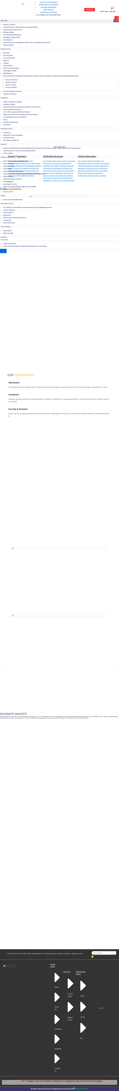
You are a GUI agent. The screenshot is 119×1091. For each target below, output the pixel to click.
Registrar (6, 60)
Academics (4, 98)
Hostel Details (7, 169)
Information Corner (7, 203)
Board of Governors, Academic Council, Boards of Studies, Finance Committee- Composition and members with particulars (40, 76)
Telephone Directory (9, 243)
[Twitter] (102, 1008)
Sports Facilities (8, 163)
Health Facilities (8, 176)
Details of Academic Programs (12, 102)
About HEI (4, 20)
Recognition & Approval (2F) (11, 37)
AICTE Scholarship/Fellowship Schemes (15, 161)
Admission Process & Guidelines (13, 135)
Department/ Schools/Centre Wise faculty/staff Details (20, 114)
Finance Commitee (11, 87)
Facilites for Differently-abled (12, 189)
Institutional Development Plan (12, 29)
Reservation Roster (9, 223)
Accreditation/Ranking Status (12, 35)
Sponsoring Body (8, 45)
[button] (1, 434)
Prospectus (7, 132)
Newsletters (7, 215)
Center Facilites (8, 153)
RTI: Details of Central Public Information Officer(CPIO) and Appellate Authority (27, 207)
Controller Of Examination (11, 68)
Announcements (8, 212)
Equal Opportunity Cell (10, 184)
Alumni (3, 195)
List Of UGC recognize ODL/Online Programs (16, 112)
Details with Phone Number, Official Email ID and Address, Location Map (24, 246)
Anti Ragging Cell (8, 181)
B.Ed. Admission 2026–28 (11, 140)
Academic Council (11, 82)
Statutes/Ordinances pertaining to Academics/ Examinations (22, 107)
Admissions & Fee (6, 129)
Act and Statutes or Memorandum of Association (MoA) (20, 27)
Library (5, 119)
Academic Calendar (9, 104)
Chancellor (6, 53)
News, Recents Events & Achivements (14, 217)
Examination (7, 124)
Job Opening (7, 220)
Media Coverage (8, 233)
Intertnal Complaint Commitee (12, 91)
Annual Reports (8, 40)
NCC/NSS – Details (9, 166)
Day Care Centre (8, 191)
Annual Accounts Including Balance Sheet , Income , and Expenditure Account (26, 42)
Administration (6, 49)
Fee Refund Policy (8, 137)
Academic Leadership (9, 94)
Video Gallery (7, 230)
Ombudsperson (8, 73)
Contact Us (4, 240)
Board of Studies (11, 85)
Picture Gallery (5, 227)
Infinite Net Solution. (81, 1089)
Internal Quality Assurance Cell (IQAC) (14, 117)
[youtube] (104, 1008)
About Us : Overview (9, 24)
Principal (6, 63)
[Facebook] (99, 1008)
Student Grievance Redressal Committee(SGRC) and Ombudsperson (24, 174)
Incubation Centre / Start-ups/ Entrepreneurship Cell (19, 150)
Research (4, 144)
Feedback (4, 237)
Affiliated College (8, 32)
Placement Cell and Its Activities (13, 171)
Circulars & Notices (9, 210)
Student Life (5, 157)
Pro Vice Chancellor (9, 58)
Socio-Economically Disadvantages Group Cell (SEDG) (19, 186)
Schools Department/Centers (12, 109)
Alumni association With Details (12, 199)
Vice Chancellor (8, 55)
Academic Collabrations (10, 122)
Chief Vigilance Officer (10, 71)
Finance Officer (7, 65)
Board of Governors (12, 80)
